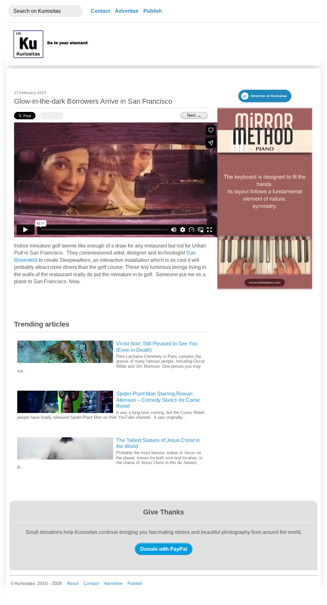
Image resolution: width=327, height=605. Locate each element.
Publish (152, 11)
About (73, 583)
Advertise (126, 11)
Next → (194, 115)
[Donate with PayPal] (164, 549)
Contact (100, 11)
